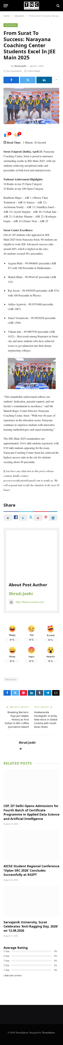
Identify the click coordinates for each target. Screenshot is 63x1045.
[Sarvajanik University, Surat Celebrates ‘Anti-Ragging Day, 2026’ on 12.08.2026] (31, 901)
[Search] (57, 6)
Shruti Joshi (20, 66)
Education (10, 25)
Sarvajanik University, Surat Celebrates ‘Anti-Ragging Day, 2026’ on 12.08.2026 (31, 926)
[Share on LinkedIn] (44, 80)
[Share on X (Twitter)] (28, 80)
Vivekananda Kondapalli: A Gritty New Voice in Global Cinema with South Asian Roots (45, 719)
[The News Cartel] (31, 5)
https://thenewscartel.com (30, 602)
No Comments (14, 71)
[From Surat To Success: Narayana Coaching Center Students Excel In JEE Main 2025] (31, 106)
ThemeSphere (48, 1032)
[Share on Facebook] (11, 80)
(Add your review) (13, 975)
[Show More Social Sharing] (56, 80)
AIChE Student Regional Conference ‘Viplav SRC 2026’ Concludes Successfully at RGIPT (31, 870)
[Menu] (6, 6)
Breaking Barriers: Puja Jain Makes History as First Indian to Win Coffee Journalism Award (17, 719)
